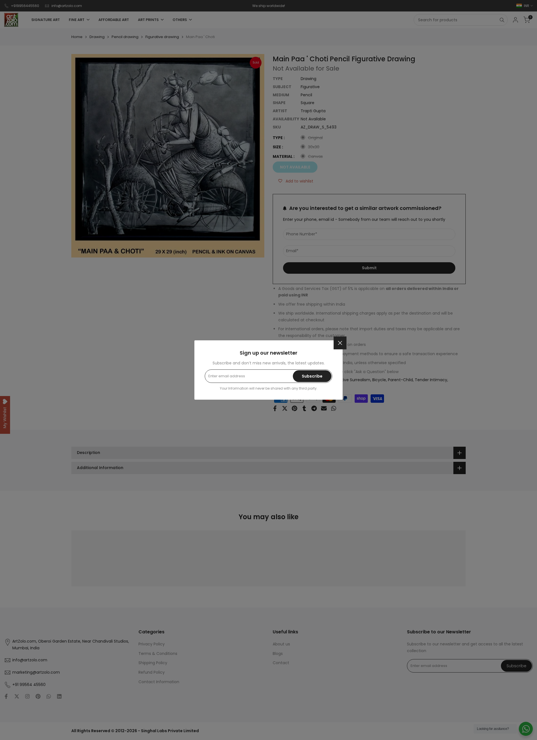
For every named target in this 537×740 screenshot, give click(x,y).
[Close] (340, 342)
